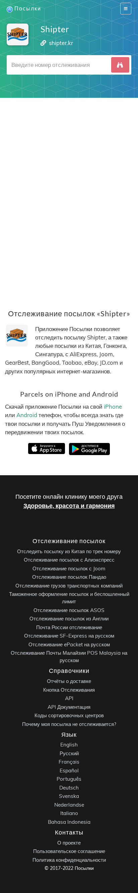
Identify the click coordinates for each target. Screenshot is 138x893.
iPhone (113, 406)
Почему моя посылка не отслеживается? (69, 724)
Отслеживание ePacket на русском (69, 644)
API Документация (69, 707)
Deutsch (69, 787)
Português (69, 779)
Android (26, 414)
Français (69, 762)
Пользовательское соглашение (69, 851)
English (69, 745)
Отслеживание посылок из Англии (69, 619)
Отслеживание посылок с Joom (69, 568)
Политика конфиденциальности (69, 860)
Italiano (69, 813)
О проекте (69, 843)
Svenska (69, 796)
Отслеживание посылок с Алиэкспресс (69, 560)
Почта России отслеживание (69, 627)
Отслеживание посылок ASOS (69, 610)
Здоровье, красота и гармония (69, 506)
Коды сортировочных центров (69, 715)
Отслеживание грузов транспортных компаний (69, 585)
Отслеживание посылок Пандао (69, 577)
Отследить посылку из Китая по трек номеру (69, 551)
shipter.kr (61, 42)
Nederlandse (69, 805)
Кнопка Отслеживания (69, 690)
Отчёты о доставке (69, 681)
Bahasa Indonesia (69, 822)
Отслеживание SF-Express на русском (69, 636)
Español (69, 770)
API (69, 698)
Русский (69, 753)
